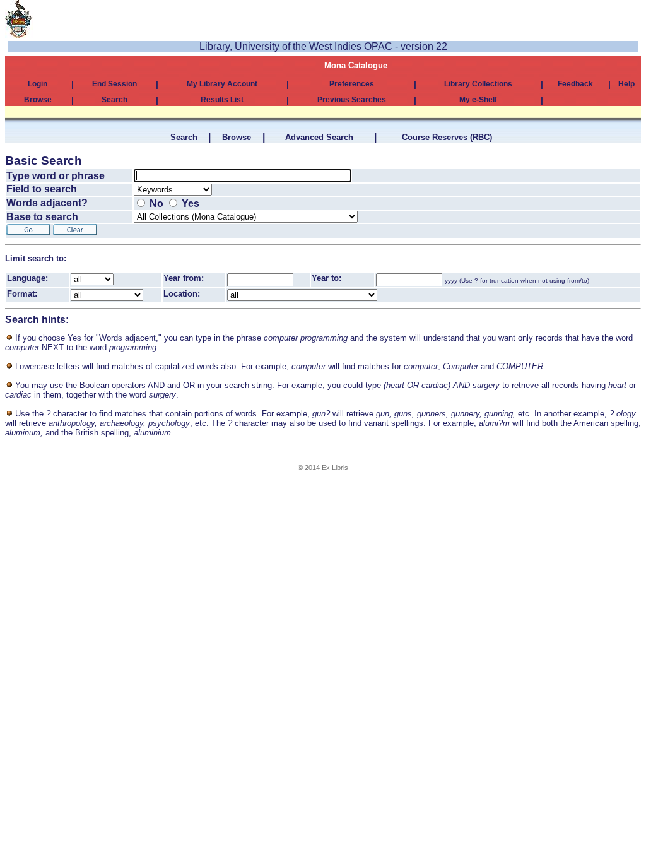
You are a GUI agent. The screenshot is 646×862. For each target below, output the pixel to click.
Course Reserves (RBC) (447, 137)
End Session (114, 84)
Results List (222, 99)
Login (37, 84)
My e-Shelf (478, 99)
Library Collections (478, 84)
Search (114, 99)
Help (626, 84)
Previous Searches (351, 99)
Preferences (351, 84)
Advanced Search (319, 137)
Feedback (575, 84)
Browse (38, 99)
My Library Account (222, 84)
